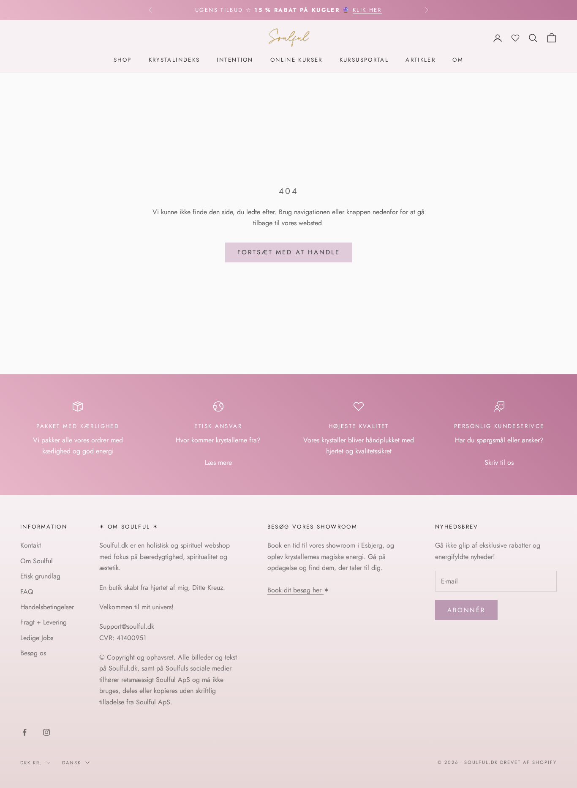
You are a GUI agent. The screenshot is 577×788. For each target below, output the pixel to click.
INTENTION (235, 60)
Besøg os (33, 653)
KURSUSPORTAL (364, 60)
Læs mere (218, 462)
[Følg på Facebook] (24, 732)
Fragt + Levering (43, 622)
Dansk (71, 762)
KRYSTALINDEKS (174, 60)
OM (457, 60)
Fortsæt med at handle (288, 252)
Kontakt (30, 545)
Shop (123, 60)
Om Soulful (36, 561)
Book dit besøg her (295, 590)
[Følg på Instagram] (46, 732)
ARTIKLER (420, 60)
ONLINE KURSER (296, 60)
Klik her (367, 10)
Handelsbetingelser (47, 607)
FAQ (26, 592)
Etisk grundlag (40, 576)
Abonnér (466, 610)
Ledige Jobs (36, 638)
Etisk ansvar (218, 426)
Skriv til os (499, 462)
